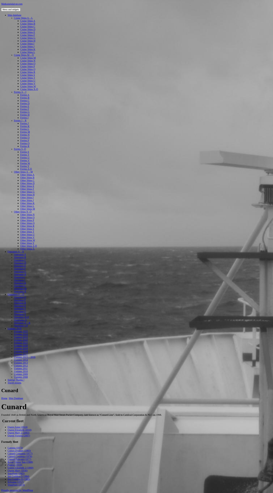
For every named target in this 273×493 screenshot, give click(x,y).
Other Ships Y (27, 243)
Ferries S (24, 152)
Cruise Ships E (27, 32)
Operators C (20, 260)
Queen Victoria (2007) (19, 435)
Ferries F (24, 109)
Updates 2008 (21, 377)
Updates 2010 (21, 371)
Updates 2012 (21, 365)
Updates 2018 (21, 351)
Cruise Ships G (27, 38)
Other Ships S (27, 229)
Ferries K (25, 126)
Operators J (19, 280)
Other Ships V (27, 237)
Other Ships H (27, 194)
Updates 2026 (14, 328)
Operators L (20, 285)
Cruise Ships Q (27, 69)
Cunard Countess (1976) (20, 456)
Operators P (20, 300)
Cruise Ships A (27, 20)
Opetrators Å (20, 320)
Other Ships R (27, 226)
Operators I (19, 277)
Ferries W (25, 163)
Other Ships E (27, 186)
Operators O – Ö (16, 294)
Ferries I (24, 117)
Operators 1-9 (21, 325)
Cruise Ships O (27, 63)
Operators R (20, 303)
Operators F (20, 268)
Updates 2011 (21, 368)
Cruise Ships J (27, 46)
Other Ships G (27, 191)
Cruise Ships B (27, 23)
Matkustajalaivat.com (11, 4)
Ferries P (24, 140)
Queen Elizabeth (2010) (19, 430)
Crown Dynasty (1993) (19, 450)
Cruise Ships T (27, 77)
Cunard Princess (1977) (19, 459)
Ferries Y (24, 166)
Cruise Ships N (27, 60)
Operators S (20, 305)
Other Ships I (26, 197)
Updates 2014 (21, 360)
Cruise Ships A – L (23, 18)
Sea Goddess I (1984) (18, 476)
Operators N (20, 291)
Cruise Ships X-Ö (29, 89)
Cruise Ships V (27, 83)
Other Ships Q (27, 223)
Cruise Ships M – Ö (24, 55)
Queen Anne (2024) (17, 427)
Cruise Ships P (27, 66)
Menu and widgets (11, 9)
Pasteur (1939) (15, 465)
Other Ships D (27, 183)
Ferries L (24, 129)
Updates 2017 (21, 354)
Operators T (20, 308)
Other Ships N (27, 214)
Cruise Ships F (27, 35)
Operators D (20, 263)
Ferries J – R (20, 120)
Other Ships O (27, 217)
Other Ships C (27, 180)
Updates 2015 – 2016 (24, 357)
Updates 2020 (21, 345)
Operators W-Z (21, 317)
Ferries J (24, 123)
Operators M (20, 288)
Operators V (20, 314)
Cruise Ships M (28, 58)
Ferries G (25, 112)
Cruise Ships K (27, 49)
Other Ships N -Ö (23, 211)
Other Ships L (27, 206)
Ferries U (25, 157)
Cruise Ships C (27, 26)
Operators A (20, 254)
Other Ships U (27, 234)
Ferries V (25, 160)
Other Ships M (27, 209)
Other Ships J (27, 200)
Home (4, 398)
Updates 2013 (21, 362)
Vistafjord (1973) (16, 485)
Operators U (20, 311)
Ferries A (24, 95)
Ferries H (25, 115)
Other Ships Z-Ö (28, 246)
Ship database (14, 15)
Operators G (20, 271)
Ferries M (25, 132)
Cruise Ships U (27, 80)
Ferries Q (25, 143)
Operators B (20, 257)
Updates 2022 (21, 340)
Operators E (20, 266)
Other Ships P (27, 220)
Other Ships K (27, 203)
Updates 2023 (21, 337)
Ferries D (25, 103)
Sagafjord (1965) (16, 473)
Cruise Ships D (27, 29)
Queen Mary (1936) (17, 470)
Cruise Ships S (27, 75)
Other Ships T (27, 231)
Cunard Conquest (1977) (20, 453)
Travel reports (14, 382)
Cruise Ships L (27, 52)
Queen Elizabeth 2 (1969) (20, 467)
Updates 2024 (21, 334)
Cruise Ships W (28, 86)
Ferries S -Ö (20, 149)
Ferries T (24, 154)
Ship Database (16, 398)
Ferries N (25, 134)
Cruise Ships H (27, 40)
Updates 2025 (21, 331)
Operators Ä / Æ (22, 323)
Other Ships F (27, 189)
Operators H (20, 274)
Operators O (20, 297)
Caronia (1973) (15, 447)
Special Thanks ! (16, 380)
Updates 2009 (21, 374)
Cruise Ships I (27, 43)
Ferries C (24, 100)
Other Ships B (27, 177)
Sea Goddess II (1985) (19, 479)
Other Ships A (27, 174)
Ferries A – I (20, 92)
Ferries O (25, 137)
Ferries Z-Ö (26, 169)
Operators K (20, 283)
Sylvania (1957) (16, 482)
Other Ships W (27, 240)
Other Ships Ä (27, 248)
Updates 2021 (21, 342)
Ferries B (24, 97)
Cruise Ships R (27, 72)
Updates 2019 (21, 348)
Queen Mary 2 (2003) (18, 432)
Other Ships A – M (23, 172)
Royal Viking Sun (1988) (20, 462)
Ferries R (24, 146)
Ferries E (24, 106)
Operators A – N (16, 251)
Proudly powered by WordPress (17, 490)
